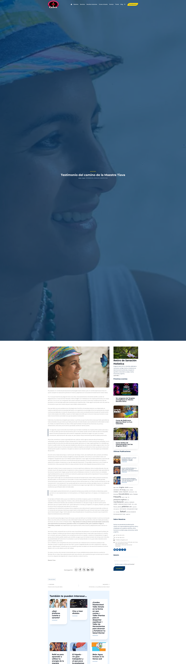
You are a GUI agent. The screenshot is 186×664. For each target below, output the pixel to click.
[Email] (92, 569)
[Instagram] (125, 550)
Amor (117, 487)
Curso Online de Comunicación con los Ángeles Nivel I (124, 444)
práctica (125, 506)
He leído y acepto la (125, 564)
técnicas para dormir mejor (119, 514)
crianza (131, 489)
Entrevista (115, 494)
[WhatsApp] (76, 569)
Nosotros (76, 4)
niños (133, 504)
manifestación (118, 502)
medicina (126, 502)
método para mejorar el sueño (124, 504)
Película (115, 506)
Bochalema (131, 487)
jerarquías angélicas (120, 499)
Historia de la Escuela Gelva (55, 586)
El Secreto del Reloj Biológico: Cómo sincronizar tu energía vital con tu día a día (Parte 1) (129, 480)
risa (114, 511)
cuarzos (120, 491)
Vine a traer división (77, 612)
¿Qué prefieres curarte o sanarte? (56, 614)
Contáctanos (133, 4)
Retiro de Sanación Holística (125, 362)
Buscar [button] (125, 4)
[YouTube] (117, 550)
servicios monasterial (131, 511)
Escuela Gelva (52, 579)
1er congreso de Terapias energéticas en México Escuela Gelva (125, 399)
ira (128, 497)
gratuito (123, 497)
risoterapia (117, 511)
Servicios (82, 4)
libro (128, 499)
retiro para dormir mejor (132, 508)
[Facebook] (80, 569)
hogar (126, 497)
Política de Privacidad (129, 564)
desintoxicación (131, 491)
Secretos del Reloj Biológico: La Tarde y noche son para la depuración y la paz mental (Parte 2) (130, 469)
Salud (123, 511)
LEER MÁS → (116, 375)
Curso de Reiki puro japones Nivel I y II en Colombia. (124, 422)
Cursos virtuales (103, 4)
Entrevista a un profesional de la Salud (99, 586)
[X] (84, 569)
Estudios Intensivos (92, 4)
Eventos (111, 4)
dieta (136, 491)
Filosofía (117, 497)
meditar (115, 504)
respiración (134, 506)
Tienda (117, 4)
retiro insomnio (123, 508)
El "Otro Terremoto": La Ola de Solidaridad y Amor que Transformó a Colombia (129, 459)
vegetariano (128, 514)
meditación (131, 502)
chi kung (122, 490)
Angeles (121, 487)
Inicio (79, 178)
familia (131, 494)
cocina (127, 489)
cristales (115, 491)
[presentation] (125, 353)
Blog (122, 4)
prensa (119, 506)
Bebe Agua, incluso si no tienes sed (98, 656)
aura (126, 487)
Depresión (125, 491)
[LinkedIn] (88, 569)
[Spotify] (114, 550)
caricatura (116, 489)
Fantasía (135, 494)
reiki (130, 506)
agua (114, 487)
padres (135, 504)
